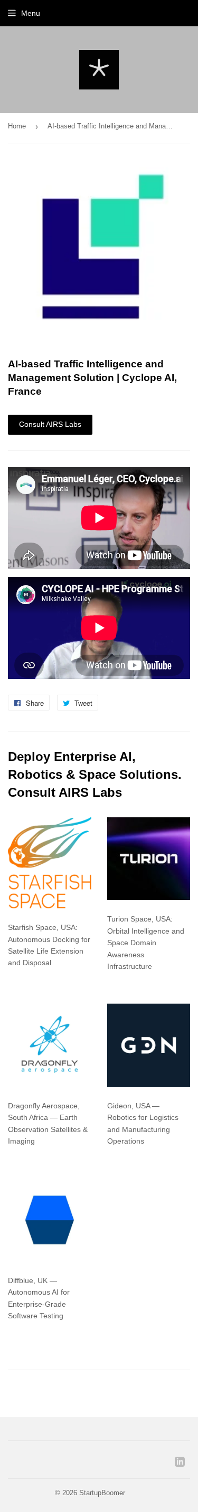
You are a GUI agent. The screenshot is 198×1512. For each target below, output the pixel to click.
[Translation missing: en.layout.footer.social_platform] (180, 1464)
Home (17, 126)
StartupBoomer (102, 1493)
